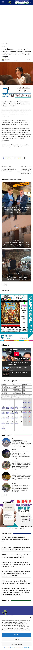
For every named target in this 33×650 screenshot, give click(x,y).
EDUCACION (16, 240)
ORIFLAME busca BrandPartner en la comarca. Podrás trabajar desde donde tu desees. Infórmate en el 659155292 (16, 574)
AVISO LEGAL (27, 647)
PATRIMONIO (15, 473)
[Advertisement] (16, 23)
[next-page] (5, 285)
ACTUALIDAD (15, 461)
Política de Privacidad (18, 647)
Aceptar (16, 635)
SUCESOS (14, 438)
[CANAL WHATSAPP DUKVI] (16, 513)
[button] (30, 617)
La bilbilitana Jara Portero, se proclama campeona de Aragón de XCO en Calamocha (9, 169)
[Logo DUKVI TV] (9, 2)
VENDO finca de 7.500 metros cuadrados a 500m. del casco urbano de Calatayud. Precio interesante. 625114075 (16, 564)
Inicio (3, 43)
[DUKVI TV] (3, 60)
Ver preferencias (16, 644)
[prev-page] (3, 285)
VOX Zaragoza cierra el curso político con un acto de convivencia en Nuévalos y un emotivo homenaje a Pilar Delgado (16, 277)
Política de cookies (7, 647)
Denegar (16, 639)
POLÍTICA (7, 43)
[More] (24, 158)
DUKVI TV (7, 59)
